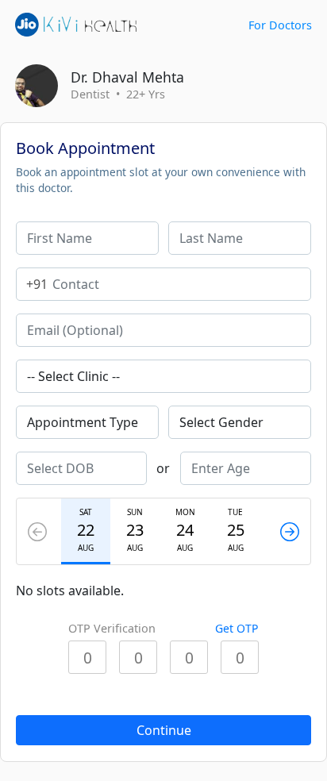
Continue (164, 730)
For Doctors (280, 25)
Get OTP (236, 628)
